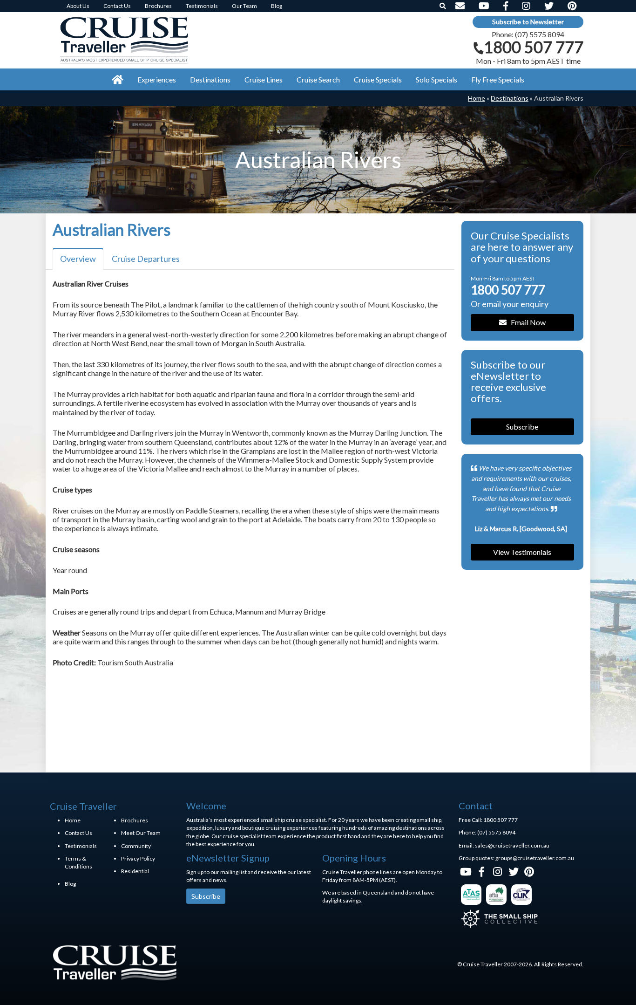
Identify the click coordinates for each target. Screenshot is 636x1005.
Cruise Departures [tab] (146, 258)
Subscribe (522, 426)
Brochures (134, 820)
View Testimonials (522, 551)
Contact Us (78, 832)
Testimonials (81, 845)
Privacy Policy (138, 858)
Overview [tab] (78, 258)
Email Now (526, 322)
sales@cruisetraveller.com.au (512, 845)
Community (136, 845)
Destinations (509, 98)
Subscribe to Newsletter (528, 22)
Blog (70, 883)
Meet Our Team (141, 832)
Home (476, 98)
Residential (135, 871)
